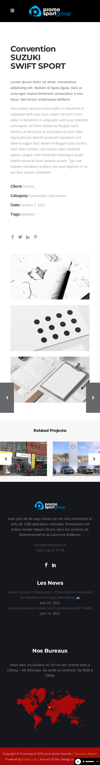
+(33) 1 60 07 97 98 (50, 550)
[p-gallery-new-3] (50, 276)
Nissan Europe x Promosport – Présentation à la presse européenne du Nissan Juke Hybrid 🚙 (50, 595)
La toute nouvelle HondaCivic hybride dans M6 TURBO (50, 608)
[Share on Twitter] (20, 236)
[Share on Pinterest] (35, 236)
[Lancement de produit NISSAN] (73, 459)
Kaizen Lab (29, 759)
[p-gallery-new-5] (50, 380)
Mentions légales (86, 754)
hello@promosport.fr (50, 545)
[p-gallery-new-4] (50, 328)
